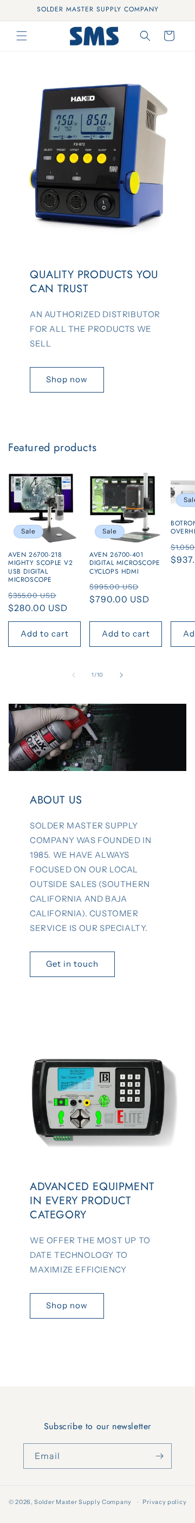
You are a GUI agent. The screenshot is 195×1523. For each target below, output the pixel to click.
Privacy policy (164, 1502)
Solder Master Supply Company (83, 1502)
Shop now (67, 379)
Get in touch (72, 964)
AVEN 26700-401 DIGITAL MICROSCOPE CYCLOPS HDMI (124, 563)
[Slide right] (121, 675)
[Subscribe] (159, 1456)
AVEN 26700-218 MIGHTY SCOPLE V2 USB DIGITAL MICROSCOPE (40, 567)
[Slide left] (74, 675)
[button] (22, 36)
